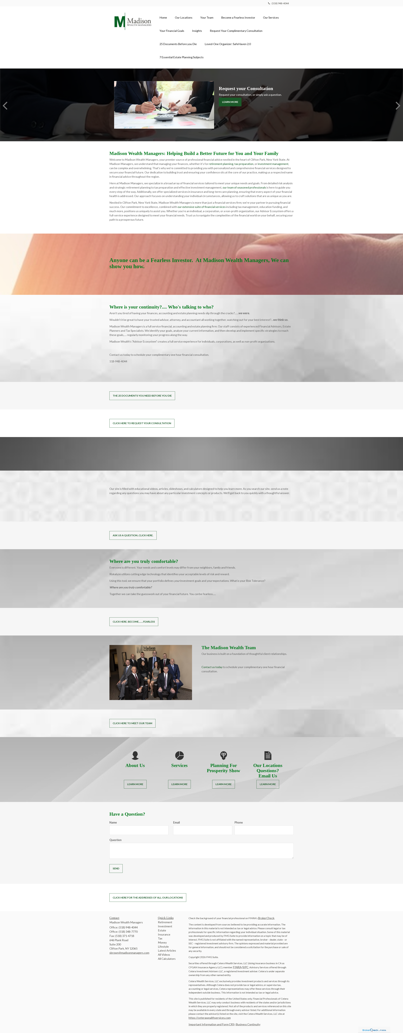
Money (162, 942)
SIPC (245, 967)
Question (115, 840)
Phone (239, 822)
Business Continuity (248, 1024)
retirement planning (221, 164)
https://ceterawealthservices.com (210, 1017)
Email (176, 822)
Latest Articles (167, 950)
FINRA (237, 967)
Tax (160, 938)
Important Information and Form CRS (211, 1024)
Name (113, 822)
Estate (162, 930)
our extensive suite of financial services (202, 207)
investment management (273, 164)
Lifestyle (163, 946)
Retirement (165, 922)
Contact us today (212, 667)
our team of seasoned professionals (244, 187)
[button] (183, 17)
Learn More (230, 101)
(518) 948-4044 (280, 3)
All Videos (164, 954)
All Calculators (167, 958)
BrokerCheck (266, 918)
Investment (165, 926)
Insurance (164, 934)
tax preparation (243, 164)
